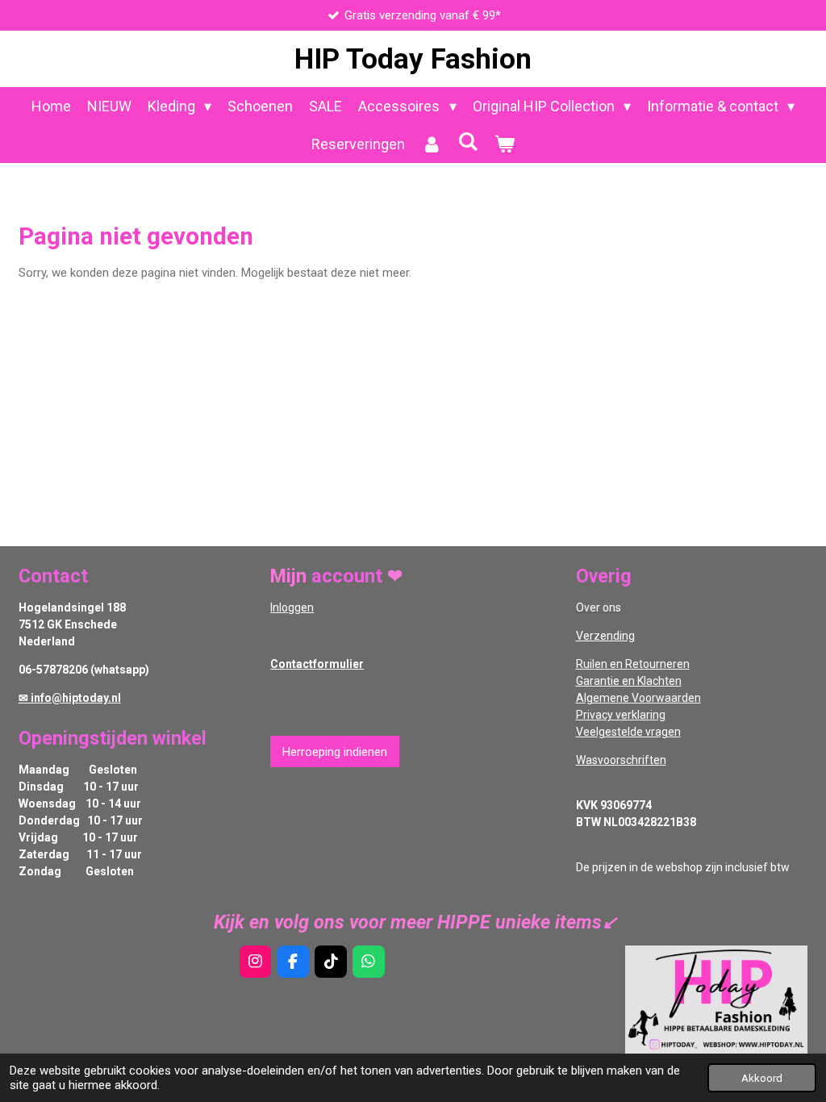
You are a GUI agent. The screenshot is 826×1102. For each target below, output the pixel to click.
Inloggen (292, 607)
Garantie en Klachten (629, 680)
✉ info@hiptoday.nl (70, 697)
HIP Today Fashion (413, 59)
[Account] (431, 144)
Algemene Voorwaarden (638, 697)
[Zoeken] (467, 141)
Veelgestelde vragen (628, 731)
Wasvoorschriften (621, 759)
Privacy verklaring (620, 714)
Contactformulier (317, 663)
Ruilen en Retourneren (633, 663)
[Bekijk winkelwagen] (504, 144)
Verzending (605, 635)
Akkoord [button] (761, 1077)
